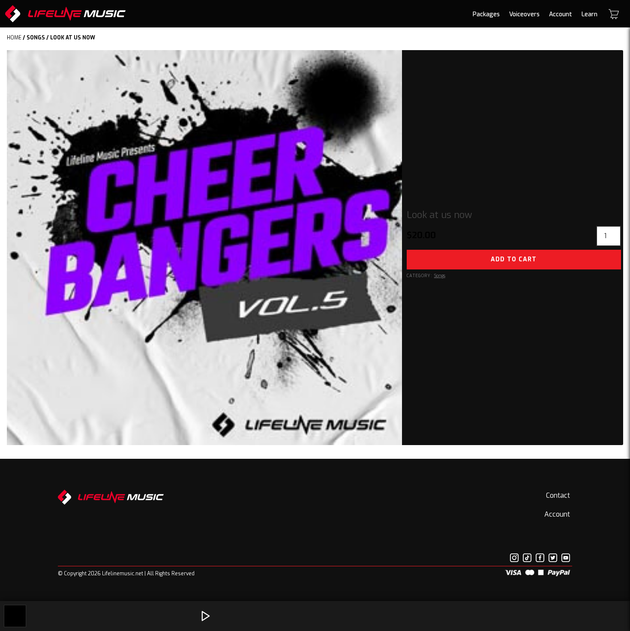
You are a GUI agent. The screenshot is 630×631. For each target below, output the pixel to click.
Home (14, 37)
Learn (589, 14)
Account (560, 14)
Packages (486, 14)
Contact (558, 495)
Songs (36, 37)
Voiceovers (524, 14)
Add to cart (514, 259)
